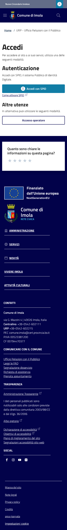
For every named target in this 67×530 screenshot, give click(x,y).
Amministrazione (21, 230)
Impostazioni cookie (17, 523)
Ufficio (8, 359)
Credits (9, 509)
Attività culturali (17, 285)
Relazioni (17, 359)
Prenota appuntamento (17, 376)
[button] (58, 15)
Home (7, 30)
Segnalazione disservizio (18, 367)
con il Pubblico (31, 359)
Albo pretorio (11, 421)
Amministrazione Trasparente (21, 394)
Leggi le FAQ (11, 363)
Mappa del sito (13, 487)
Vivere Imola (13, 271)
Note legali (11, 495)
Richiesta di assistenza (17, 372)
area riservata (12, 516)
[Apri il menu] (5, 15)
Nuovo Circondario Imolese (17, 4)
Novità (14, 258)
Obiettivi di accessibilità (17, 434)
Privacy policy (12, 502)
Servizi (14, 244)
